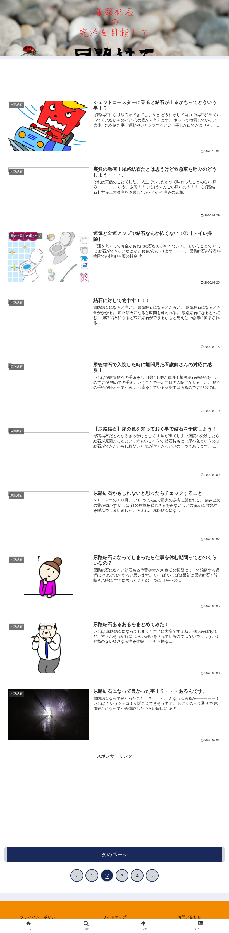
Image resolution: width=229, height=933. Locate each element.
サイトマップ (114, 917)
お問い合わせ (189, 917)
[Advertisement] (114, 75)
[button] (212, 633)
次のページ (114, 854)
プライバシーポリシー (39, 917)
